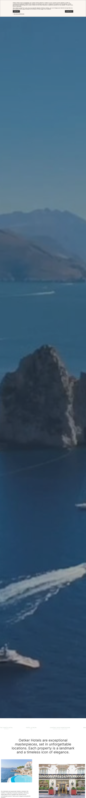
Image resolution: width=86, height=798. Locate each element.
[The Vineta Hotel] (6, 728)
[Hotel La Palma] (31, 728)
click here (18, 6)
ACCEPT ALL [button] (69, 11)
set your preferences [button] (19, 14)
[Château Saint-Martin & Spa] (60, 728)
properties (26, 2)
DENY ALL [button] (16, 11)
